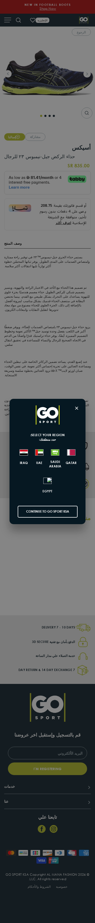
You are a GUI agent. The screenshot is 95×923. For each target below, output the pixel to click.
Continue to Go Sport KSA (47, 511)
